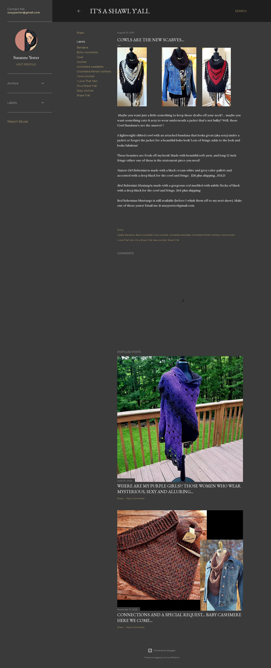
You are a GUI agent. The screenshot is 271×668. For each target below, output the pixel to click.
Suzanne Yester (26, 57)
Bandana (82, 47)
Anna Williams (171, 657)
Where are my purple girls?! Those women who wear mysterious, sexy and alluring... (179, 488)
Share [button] (80, 32)
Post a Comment (135, 498)
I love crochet (85, 76)
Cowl (80, 57)
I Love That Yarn (87, 81)
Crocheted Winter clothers (94, 71)
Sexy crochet (85, 90)
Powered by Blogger (165, 650)
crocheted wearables (90, 66)
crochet (82, 62)
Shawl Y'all (83, 95)
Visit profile (26, 64)
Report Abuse (17, 121)
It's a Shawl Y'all (120, 11)
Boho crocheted (87, 52)
